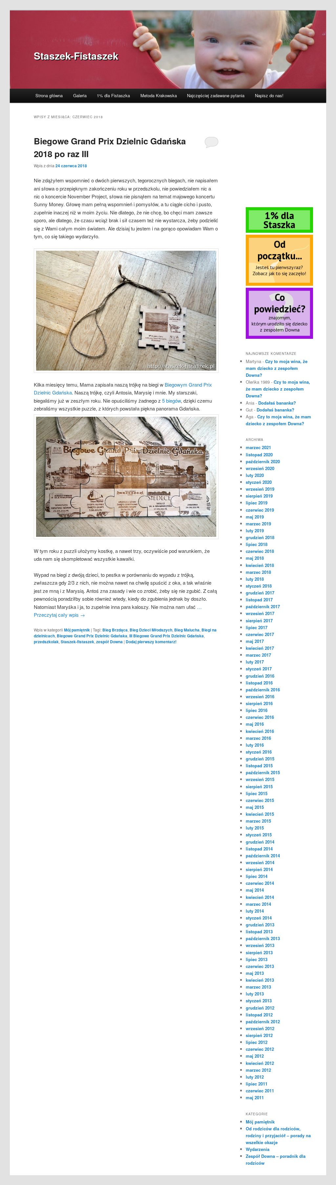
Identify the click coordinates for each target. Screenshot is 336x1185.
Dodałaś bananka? (277, 403)
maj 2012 (255, 1056)
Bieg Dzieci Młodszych (151, 630)
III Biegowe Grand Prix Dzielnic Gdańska (166, 636)
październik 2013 (263, 938)
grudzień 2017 (260, 593)
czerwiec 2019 (260, 510)
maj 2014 (255, 890)
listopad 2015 (259, 765)
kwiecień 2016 (260, 731)
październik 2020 (263, 461)
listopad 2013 (259, 931)
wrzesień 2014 (260, 862)
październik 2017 (263, 606)
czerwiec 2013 (260, 966)
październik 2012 (263, 1021)
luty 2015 (255, 828)
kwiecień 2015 (260, 814)
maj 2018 (255, 558)
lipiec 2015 (256, 793)
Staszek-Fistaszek (76, 55)
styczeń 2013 (259, 1000)
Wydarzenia (257, 1149)
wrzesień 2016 (260, 696)
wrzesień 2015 (260, 779)
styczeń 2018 (259, 586)
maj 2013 (255, 973)
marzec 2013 (258, 987)
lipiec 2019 (256, 503)
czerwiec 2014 (260, 883)
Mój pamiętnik (77, 630)
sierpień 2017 (259, 620)
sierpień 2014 (259, 869)
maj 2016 (255, 724)
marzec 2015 (258, 821)
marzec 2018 (258, 572)
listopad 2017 (259, 599)
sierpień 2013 (259, 952)
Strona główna (49, 95)
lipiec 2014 (256, 876)
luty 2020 (255, 475)
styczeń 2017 (259, 668)
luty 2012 (255, 1077)
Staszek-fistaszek (77, 642)
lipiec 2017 (256, 627)
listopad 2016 (259, 683)
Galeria (80, 95)
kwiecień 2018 (260, 565)
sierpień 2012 (259, 1035)
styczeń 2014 (259, 918)
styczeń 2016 (259, 752)
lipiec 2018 (256, 544)
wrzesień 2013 (260, 945)
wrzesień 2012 (260, 1028)
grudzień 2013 (260, 924)
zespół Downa (109, 642)
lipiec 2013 (256, 959)
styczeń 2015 (259, 834)
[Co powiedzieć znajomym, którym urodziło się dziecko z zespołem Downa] (279, 337)
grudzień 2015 (260, 759)
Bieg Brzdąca (115, 630)
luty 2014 (255, 911)
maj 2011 (255, 1097)
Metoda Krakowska (158, 95)
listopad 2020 (259, 454)
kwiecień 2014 (260, 897)
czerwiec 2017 (260, 634)
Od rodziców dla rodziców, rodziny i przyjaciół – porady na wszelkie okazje (278, 1135)
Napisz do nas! (269, 95)
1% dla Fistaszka (113, 95)
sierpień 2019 (259, 496)
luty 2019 (255, 530)
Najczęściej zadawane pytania (215, 95)
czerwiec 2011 (260, 1090)
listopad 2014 (259, 849)
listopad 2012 (259, 1015)
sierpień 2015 (259, 786)
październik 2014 (263, 855)
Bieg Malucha (187, 630)
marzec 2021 (258, 447)
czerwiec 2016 (260, 717)
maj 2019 (255, 517)
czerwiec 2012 (260, 1049)
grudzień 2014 (260, 842)
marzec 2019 (258, 523)
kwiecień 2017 (260, 648)
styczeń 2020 (259, 482)
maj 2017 (255, 641)
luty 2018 (255, 579)
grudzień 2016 (260, 676)
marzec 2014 (258, 904)
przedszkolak (46, 642)
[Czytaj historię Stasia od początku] (279, 284)
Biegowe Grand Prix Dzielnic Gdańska (92, 636)
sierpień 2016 (259, 703)
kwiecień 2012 (260, 1063)
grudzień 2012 (260, 1008)
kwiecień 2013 (260, 980)
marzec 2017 (258, 655)
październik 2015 (263, 772)
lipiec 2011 (256, 1084)
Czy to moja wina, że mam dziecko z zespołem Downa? (276, 368)
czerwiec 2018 (260, 551)
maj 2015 (255, 807)
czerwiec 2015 (260, 800)
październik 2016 (263, 689)
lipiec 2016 (256, 710)
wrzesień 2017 (260, 613)
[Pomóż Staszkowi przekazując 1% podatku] (279, 231)
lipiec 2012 (256, 1042)
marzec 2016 (258, 738)
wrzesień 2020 (260, 468)
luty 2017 (255, 662)
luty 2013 (255, 994)
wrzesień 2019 (260, 489)
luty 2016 (255, 745)
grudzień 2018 (260, 537)
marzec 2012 (258, 1070)
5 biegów (171, 400)
